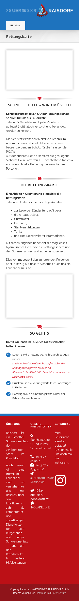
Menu (18, 25)
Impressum (43, 593)
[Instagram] (60, 480)
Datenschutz (58, 593)
